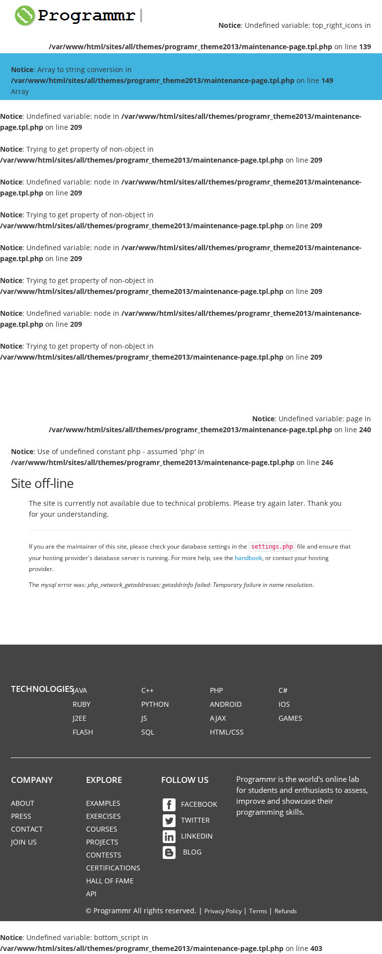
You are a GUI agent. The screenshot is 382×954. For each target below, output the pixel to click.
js (144, 718)
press (21, 816)
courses (101, 829)
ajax (218, 718)
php (216, 690)
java (80, 690)
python (155, 704)
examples (103, 803)
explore (104, 779)
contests (103, 854)
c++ (147, 690)
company (32, 779)
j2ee (80, 718)
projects (102, 842)
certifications (113, 867)
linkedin (197, 836)
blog (191, 852)
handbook (248, 558)
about (22, 803)
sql (147, 732)
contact (27, 829)
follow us (184, 779)
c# (283, 690)
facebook (199, 804)
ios (284, 704)
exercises (103, 816)
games (290, 718)
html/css (227, 732)
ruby (82, 704)
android (226, 704)
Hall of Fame (110, 880)
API (91, 893)
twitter (195, 820)
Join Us (24, 842)
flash (83, 732)
